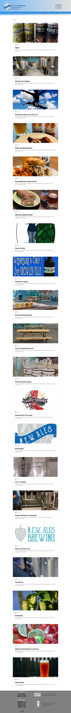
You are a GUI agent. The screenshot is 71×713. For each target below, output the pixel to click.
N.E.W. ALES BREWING (18, 6)
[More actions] (55, 44)
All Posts (14, 19)
